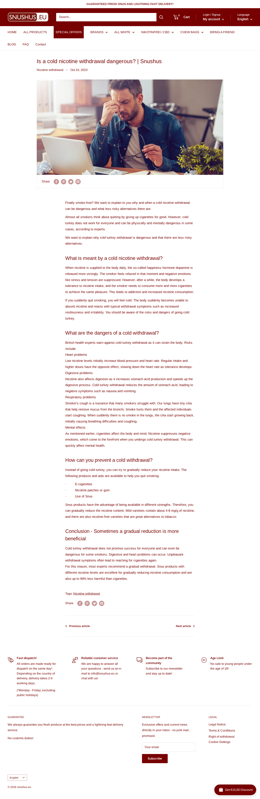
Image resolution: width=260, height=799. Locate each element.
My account (212, 19)
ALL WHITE (122, 32)
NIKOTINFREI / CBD (155, 32)
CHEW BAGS (189, 32)
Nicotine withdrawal (50, 69)
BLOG (12, 44)
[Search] (161, 17)
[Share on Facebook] (56, 181)
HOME (12, 32)
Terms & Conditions (222, 730)
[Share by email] (78, 181)
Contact (40, 44)
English (14, 777)
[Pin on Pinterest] (63, 181)
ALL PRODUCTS (35, 32)
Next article (183, 626)
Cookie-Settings (219, 742)
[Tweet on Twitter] (70, 181)
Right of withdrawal (221, 736)
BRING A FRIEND (222, 32)
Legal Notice (217, 724)
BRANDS (97, 32)
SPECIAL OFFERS (69, 32)
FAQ (26, 44)
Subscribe (155, 758)
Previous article (79, 626)
